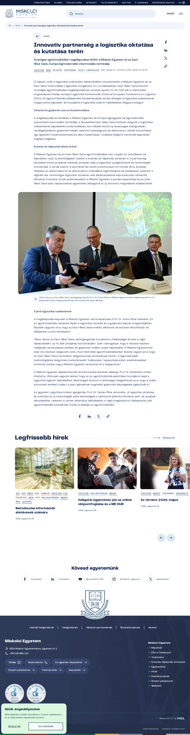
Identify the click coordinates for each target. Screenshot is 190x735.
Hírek (46, 36)
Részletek (14, 726)
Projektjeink (74, 2)
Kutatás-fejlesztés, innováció (168, 662)
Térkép (12, 662)
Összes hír (169, 438)
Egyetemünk (158, 666)
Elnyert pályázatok (19, 670)
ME (9, 25)
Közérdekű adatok (163, 2)
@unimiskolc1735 (94, 579)
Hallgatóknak (70, 627)
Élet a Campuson (161, 652)
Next (171, 538)
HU (180, 2)
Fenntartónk (42, 2)
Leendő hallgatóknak (41, 627)
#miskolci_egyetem (130, 579)
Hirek (17, 25)
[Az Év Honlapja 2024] (14, 693)
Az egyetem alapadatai (68, 662)
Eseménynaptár (160, 676)
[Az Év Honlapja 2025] (36, 693)
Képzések (156, 647)
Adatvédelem (151, 729)
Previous (161, 538)
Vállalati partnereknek (99, 627)
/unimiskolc (36, 579)
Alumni (58, 2)
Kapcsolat (75, 670)
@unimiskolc (163, 579)
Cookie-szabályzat (173, 729)
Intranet (91, 2)
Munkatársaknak (130, 627)
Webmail (156, 685)
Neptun (126, 2)
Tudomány (157, 657)
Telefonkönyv (109, 2)
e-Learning (141, 2)
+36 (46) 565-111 (19, 653)
